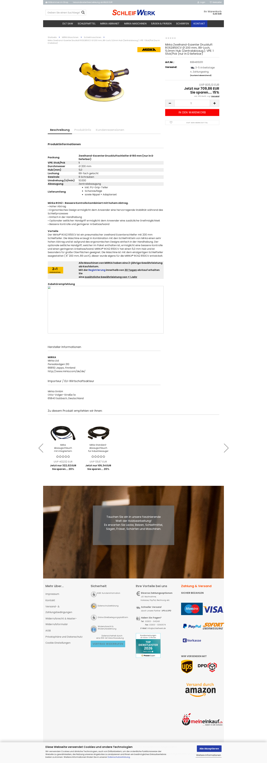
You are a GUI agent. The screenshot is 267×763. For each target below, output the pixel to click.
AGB (48, 630)
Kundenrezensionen (110, 130)
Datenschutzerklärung (119, 757)
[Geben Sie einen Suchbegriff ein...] (83, 12)
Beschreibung (60, 130)
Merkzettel (217, 2)
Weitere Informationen (208, 755)
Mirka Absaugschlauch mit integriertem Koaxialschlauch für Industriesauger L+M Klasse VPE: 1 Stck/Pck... (63, 448)
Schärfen (182, 23)
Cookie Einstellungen (57, 643)
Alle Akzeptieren (209, 748)
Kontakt (199, 23)
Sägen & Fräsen (161, 23)
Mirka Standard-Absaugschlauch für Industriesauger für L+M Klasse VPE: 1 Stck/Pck (98, 448)
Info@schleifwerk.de (156, 628)
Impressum (52, 594)
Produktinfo (82, 130)
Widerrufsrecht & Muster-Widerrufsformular (61, 621)
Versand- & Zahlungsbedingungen (58, 609)
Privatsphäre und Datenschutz (64, 637)
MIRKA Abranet (109, 23)
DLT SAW (67, 23)
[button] (169, 103)
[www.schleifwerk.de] (133, 12)
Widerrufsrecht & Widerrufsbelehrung (107, 627)
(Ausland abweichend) (201, 75)
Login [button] (202, 2)
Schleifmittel (86, 23)
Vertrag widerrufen (108, 644)
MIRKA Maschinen (135, 23)
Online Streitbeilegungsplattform (113, 617)
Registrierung (96, 270)
